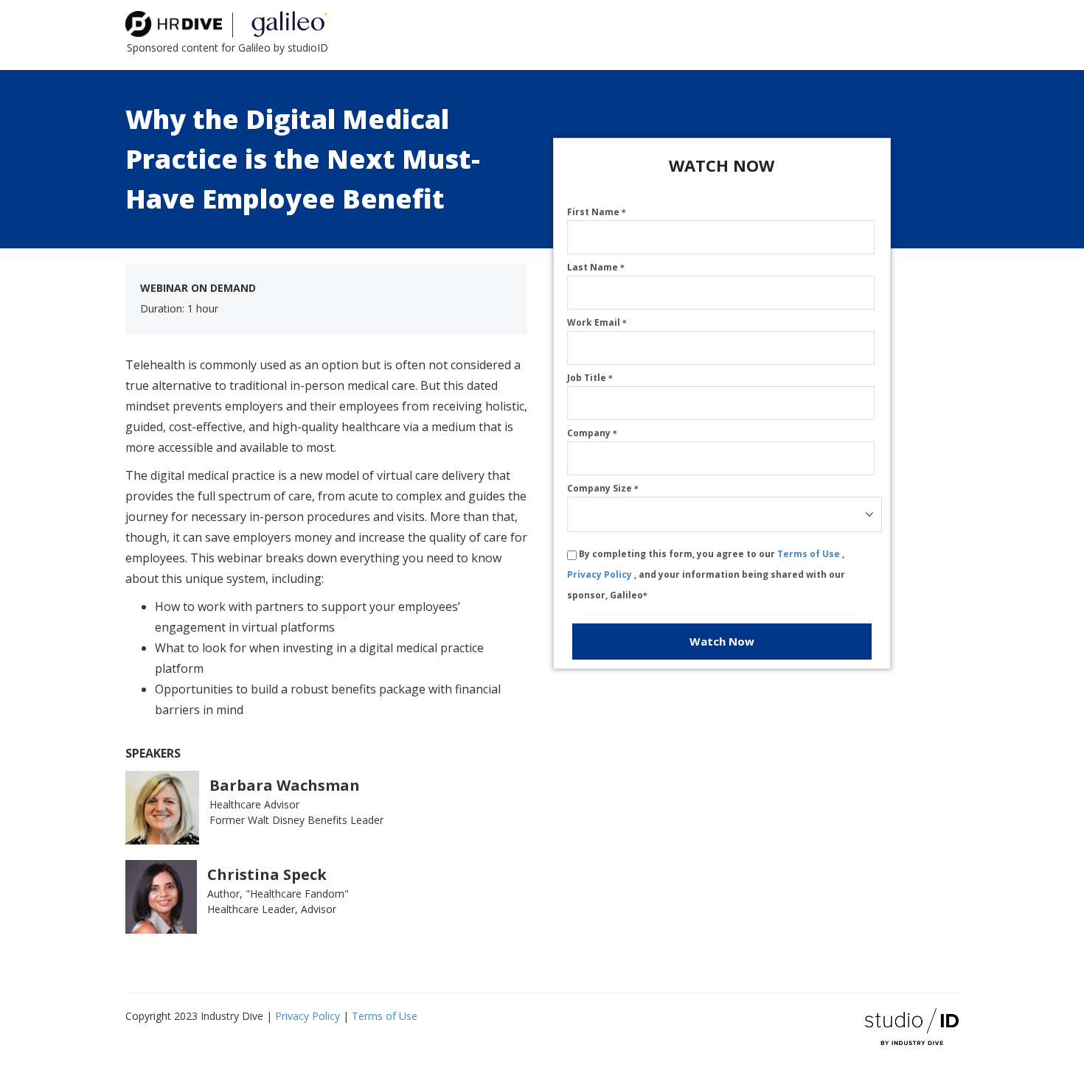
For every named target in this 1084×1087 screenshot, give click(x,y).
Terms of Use (809, 554)
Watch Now (721, 641)
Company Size (603, 488)
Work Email (597, 322)
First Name (596, 212)
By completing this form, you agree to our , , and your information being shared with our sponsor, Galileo (706, 574)
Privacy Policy (600, 574)
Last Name (596, 267)
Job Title (590, 377)
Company (592, 433)
